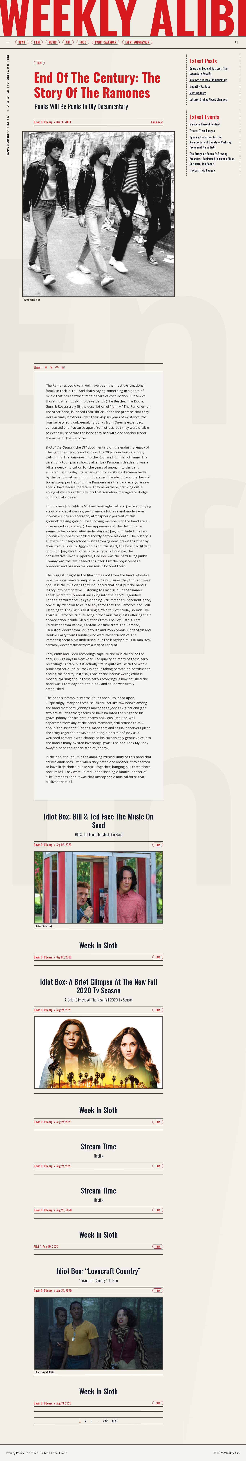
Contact (32, 1453)
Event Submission (137, 42)
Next (115, 1421)
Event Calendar (105, 42)
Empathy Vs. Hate (199, 86)
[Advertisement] (98, 332)
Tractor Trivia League (202, 131)
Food (83, 42)
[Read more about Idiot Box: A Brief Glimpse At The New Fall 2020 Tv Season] (98, 1054)
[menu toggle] (8, 42)
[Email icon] (63, 367)
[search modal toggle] (236, 42)
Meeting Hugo (197, 93)
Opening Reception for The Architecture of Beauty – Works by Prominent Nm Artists (210, 142)
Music (53, 42)
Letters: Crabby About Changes (208, 99)
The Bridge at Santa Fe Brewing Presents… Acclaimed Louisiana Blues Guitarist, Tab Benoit (211, 159)
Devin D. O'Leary (43, 122)
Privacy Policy (15, 1453)
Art (68, 42)
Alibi (36, 1246)
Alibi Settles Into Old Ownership (208, 80)
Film (37, 42)
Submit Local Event (54, 1453)
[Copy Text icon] (57, 367)
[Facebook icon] (46, 367)
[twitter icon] (51, 367)
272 (105, 1421)
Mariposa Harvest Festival (204, 124)
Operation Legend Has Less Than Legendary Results (208, 71)
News (21, 42)
